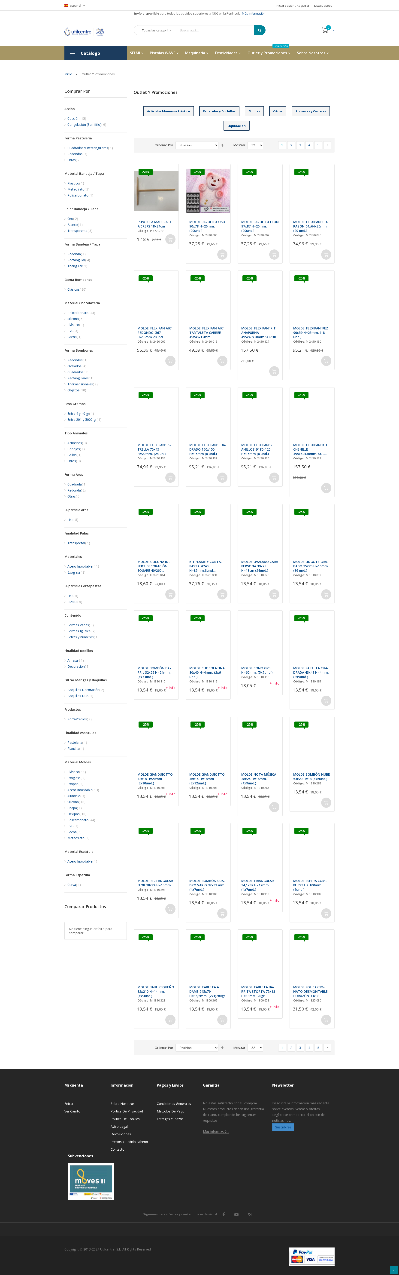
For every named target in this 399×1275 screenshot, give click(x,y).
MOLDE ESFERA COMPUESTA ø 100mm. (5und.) (310, 885)
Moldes (254, 111)
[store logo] (87, 31)
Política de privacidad (127, 1111)
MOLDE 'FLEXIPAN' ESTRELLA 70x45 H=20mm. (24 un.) (154, 449)
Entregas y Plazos (170, 1119)
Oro (72, 218)
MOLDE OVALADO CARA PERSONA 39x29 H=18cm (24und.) (259, 566)
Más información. (216, 1131)
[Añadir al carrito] (170, 239)
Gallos (74, 455)
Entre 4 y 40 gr (80, 413)
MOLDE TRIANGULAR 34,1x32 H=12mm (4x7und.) (257, 885)
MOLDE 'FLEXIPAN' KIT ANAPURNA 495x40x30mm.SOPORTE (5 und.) (259, 332)
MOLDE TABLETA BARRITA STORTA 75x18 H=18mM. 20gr (258, 991)
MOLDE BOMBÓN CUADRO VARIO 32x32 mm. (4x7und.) (207, 885)
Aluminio (76, 796)
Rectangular (78, 260)
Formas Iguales (81, 631)
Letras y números (83, 637)
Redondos (77, 360)
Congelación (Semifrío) (86, 124)
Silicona (75, 318)
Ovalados (76, 366)
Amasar (75, 660)
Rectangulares (80, 378)
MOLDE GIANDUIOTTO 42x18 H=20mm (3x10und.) (155, 778)
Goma (74, 337)
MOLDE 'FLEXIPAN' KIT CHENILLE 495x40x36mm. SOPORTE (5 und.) (310, 449)
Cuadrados (77, 372)
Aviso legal (119, 1126)
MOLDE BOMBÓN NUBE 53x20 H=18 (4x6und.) (311, 776)
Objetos (76, 390)
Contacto (117, 1149)
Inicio (68, 74)
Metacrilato (78, 189)
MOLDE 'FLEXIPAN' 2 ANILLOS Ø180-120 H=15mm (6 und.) (256, 449)
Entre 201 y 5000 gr (84, 419)
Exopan (75, 784)
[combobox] (217, 30)
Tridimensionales (82, 384)
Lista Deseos (323, 5)
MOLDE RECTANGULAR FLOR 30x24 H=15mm (155, 883)
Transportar (78, 543)
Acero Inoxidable (83, 566)
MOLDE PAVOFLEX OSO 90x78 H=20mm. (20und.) (207, 226)
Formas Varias (80, 625)
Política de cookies (125, 1119)
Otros (277, 111)
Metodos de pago (170, 1111)
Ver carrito (72, 1111)
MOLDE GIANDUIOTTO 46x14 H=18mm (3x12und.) (207, 778)
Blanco (75, 224)
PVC (72, 331)
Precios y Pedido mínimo (129, 1142)
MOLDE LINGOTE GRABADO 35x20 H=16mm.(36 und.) (311, 566)
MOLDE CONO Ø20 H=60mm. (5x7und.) (256, 670)
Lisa (72, 519)
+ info (170, 687)
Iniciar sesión (285, 5)
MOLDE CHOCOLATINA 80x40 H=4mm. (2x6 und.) (207, 672)
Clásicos (76, 289)
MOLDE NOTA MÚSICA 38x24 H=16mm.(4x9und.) (258, 778)
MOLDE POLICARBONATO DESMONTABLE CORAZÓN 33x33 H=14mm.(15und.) (310, 991)
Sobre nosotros (123, 1103)
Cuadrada (77, 484)
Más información (253, 13)
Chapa (74, 808)
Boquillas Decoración (85, 690)
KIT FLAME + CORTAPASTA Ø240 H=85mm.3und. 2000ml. (205, 566)
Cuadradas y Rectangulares (90, 148)
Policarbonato (80, 195)
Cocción (76, 118)
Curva (74, 884)
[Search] (260, 30)
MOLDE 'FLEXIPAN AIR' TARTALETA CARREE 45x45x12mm (206, 332)
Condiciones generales (174, 1103)
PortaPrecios (79, 719)
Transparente (79, 230)
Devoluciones (121, 1134)
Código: (143, 231)
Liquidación (236, 126)
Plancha (75, 748)
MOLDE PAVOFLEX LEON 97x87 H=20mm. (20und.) (260, 226)
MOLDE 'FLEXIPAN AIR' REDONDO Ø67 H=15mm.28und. (154, 332)
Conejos (76, 449)
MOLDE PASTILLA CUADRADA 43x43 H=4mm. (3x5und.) (311, 672)
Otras (74, 160)
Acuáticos (77, 443)
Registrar (303, 5)
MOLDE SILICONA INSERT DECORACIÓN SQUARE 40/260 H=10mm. (153, 566)
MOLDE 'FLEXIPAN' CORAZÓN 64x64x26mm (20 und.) (310, 226)
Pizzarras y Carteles (311, 111)
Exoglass (76, 572)
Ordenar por (164, 145)
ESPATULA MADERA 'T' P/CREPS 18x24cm (154, 224)
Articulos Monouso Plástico (168, 111)
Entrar (68, 1103)
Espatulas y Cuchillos (219, 111)
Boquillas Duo (80, 696)
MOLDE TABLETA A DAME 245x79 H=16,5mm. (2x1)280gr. (207, 991)
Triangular (77, 266)
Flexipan (76, 814)
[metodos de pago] (312, 1256)
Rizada (74, 601)
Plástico (75, 183)
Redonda (76, 254)
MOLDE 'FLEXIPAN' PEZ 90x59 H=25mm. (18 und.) (310, 332)
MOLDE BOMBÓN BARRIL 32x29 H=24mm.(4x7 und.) (154, 672)
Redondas (77, 154)
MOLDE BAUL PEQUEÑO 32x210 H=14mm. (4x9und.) (155, 991)
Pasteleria (77, 742)
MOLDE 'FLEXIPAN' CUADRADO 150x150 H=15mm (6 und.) (207, 449)
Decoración (78, 666)
